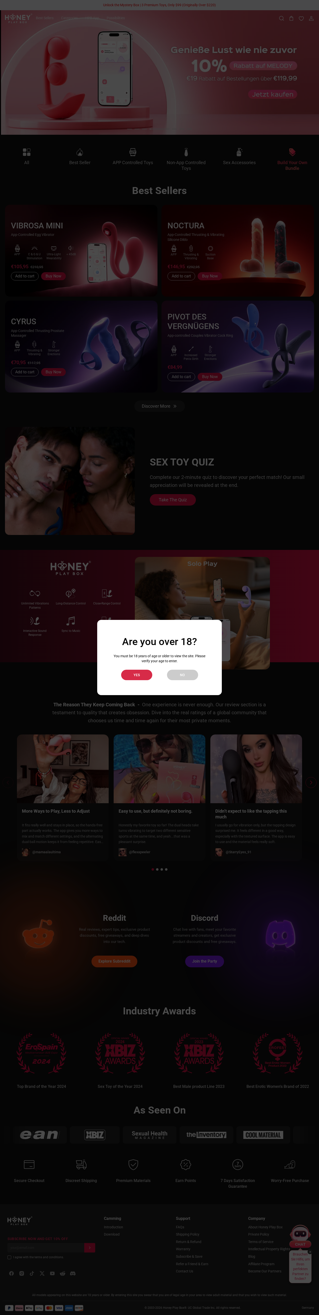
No (182, 675)
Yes (137, 675)
